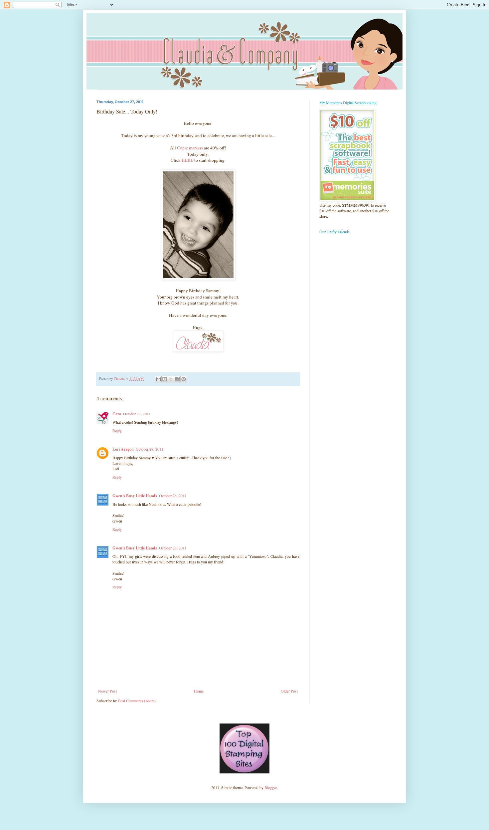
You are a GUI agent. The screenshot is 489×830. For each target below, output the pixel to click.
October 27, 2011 (137, 413)
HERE (187, 160)
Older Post (289, 691)
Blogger (270, 787)
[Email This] (158, 379)
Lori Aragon (123, 449)
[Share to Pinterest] (183, 379)
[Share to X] (171, 379)
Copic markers (190, 148)
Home (199, 691)
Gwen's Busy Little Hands (134, 496)
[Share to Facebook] (177, 379)
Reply (117, 430)
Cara (116, 414)
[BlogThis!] (164, 379)
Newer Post (107, 691)
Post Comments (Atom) (137, 700)
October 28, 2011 (149, 449)
